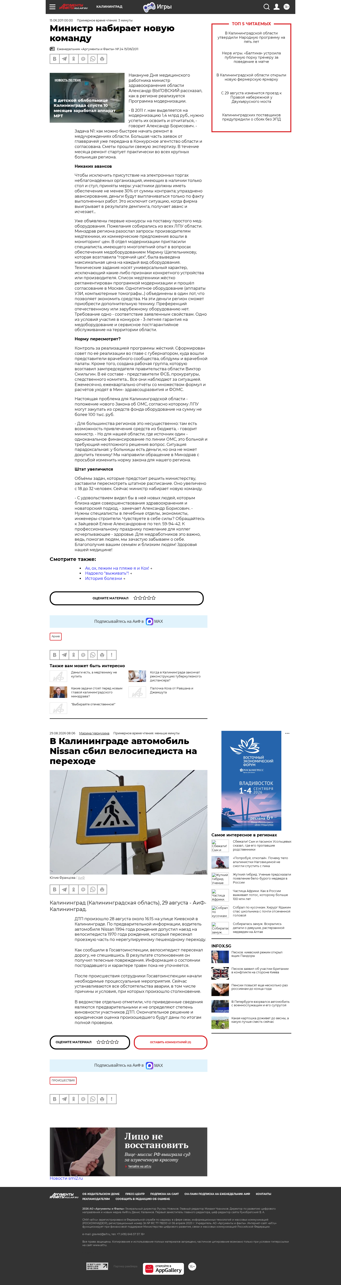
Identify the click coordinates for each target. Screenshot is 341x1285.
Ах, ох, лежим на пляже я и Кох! (117, 568)
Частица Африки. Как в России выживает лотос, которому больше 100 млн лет (260, 895)
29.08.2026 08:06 (62, 733)
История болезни (103, 578)
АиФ (81, 878)
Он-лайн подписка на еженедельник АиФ (217, 1194)
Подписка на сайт (164, 1194)
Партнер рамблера (125, 1266)
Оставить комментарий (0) (170, 1042)
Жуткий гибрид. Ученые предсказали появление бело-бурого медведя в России (262, 878)
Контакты (263, 1194)
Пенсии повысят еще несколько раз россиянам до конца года (259, 987)
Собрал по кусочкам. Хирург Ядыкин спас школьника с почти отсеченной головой (262, 911)
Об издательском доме (101, 1194)
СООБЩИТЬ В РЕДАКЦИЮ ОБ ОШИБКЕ (143, 1199)
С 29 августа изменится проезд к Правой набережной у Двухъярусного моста (251, 97)
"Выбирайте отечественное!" (93, 704)
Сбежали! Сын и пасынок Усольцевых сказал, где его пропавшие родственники (262, 845)
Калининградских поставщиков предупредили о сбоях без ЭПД (251, 117)
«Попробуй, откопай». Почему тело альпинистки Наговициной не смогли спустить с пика (260, 862)
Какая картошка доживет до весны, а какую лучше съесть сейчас (260, 1020)
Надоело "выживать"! (107, 573)
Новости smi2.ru (66, 1178)
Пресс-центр (135, 1194)
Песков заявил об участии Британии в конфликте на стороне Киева (260, 970)
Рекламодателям (96, 1199)
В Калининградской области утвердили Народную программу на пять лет (251, 37)
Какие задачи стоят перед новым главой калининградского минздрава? (96, 692)
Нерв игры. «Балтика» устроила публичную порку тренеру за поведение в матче (251, 57)
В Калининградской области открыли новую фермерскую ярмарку (251, 77)
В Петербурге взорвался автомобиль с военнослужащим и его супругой (260, 1003)
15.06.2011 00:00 (61, 20)
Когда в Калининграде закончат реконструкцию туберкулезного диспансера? (175, 676)
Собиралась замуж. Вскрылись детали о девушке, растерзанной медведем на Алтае (258, 928)
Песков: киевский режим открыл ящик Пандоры (257, 954)
